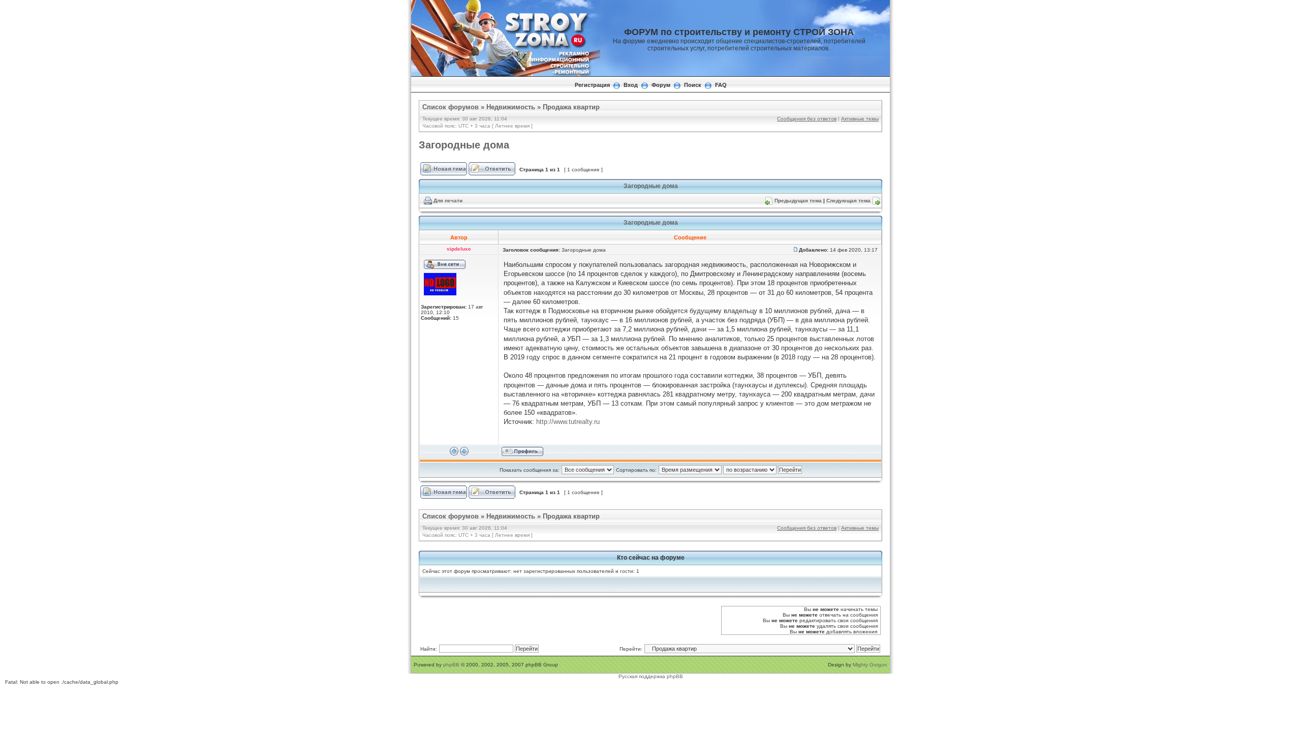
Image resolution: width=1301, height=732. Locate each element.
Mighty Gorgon (870, 664)
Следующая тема (848, 200)
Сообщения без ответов (807, 118)
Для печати (447, 200)
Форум (661, 85)
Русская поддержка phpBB (650, 676)
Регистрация (592, 85)
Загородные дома (464, 144)
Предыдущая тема (798, 200)
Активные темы (860, 118)
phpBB (451, 664)
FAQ (721, 85)
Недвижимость (510, 107)
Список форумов (450, 107)
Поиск (692, 85)
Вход (631, 85)
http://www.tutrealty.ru (568, 421)
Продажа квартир (571, 107)
